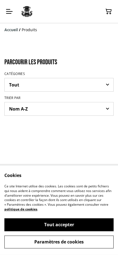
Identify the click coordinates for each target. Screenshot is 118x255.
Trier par (12, 98)
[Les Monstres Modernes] (27, 11)
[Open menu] (9, 11)
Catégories (14, 74)
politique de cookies (20, 209)
